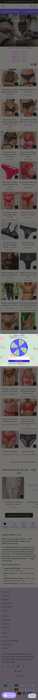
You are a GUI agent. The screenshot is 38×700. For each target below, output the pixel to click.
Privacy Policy (20, 363)
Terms (24, 363)
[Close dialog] (37, 335)
